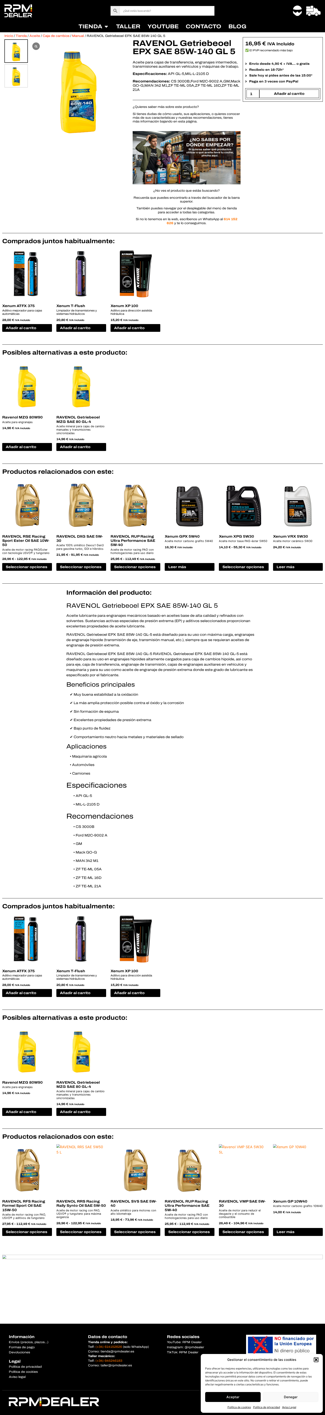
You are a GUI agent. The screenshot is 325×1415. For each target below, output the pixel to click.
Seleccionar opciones (26, 567)
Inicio (8, 36)
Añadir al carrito (289, 93)
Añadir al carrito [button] (21, 328)
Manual (78, 36)
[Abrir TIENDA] (106, 26)
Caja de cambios (56, 36)
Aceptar (232, 1397)
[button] (316, 1360)
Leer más (177, 567)
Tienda (21, 36)
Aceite (34, 36)
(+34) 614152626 (109, 1346)
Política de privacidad (266, 1407)
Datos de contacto (107, 1337)
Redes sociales (183, 1337)
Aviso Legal (289, 1407)
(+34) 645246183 (109, 1360)
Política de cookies (239, 1407)
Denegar (291, 1397)
